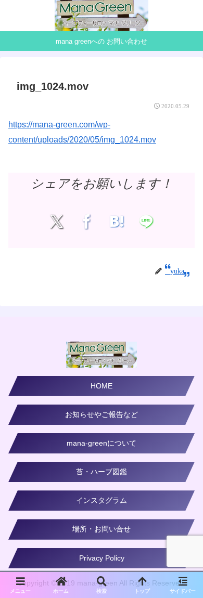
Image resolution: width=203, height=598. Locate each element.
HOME (101, 386)
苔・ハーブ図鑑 (101, 471)
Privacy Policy (101, 558)
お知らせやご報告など (101, 414)
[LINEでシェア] (146, 221)
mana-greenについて (101, 443)
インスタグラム (101, 500)
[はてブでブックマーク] (116, 221)
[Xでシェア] (56, 221)
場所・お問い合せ (101, 529)
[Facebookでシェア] (86, 221)
